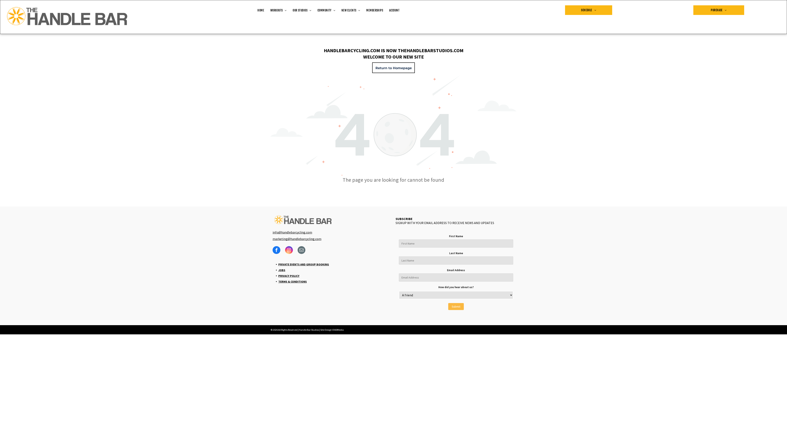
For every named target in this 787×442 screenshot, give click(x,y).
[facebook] (276, 250)
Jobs (281, 270)
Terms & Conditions (292, 281)
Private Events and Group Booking (303, 264)
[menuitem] (260, 10)
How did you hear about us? (456, 287)
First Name (456, 236)
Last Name (456, 253)
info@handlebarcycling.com (292, 232)
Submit (456, 306)
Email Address (456, 270)
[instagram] (289, 250)
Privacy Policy (288, 276)
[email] (301, 250)
